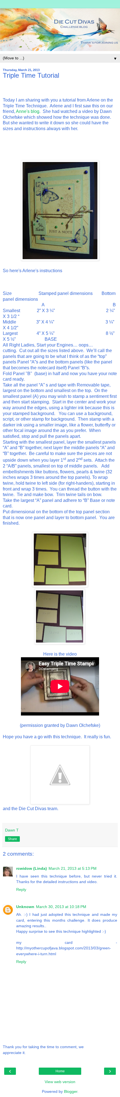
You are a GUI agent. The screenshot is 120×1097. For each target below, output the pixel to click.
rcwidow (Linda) (31, 868)
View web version (60, 1082)
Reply (21, 889)
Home (60, 1071)
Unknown (25, 906)
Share (12, 839)
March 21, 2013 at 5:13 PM (73, 868)
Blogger (70, 1091)
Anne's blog (27, 111)
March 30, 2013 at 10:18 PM (61, 906)
